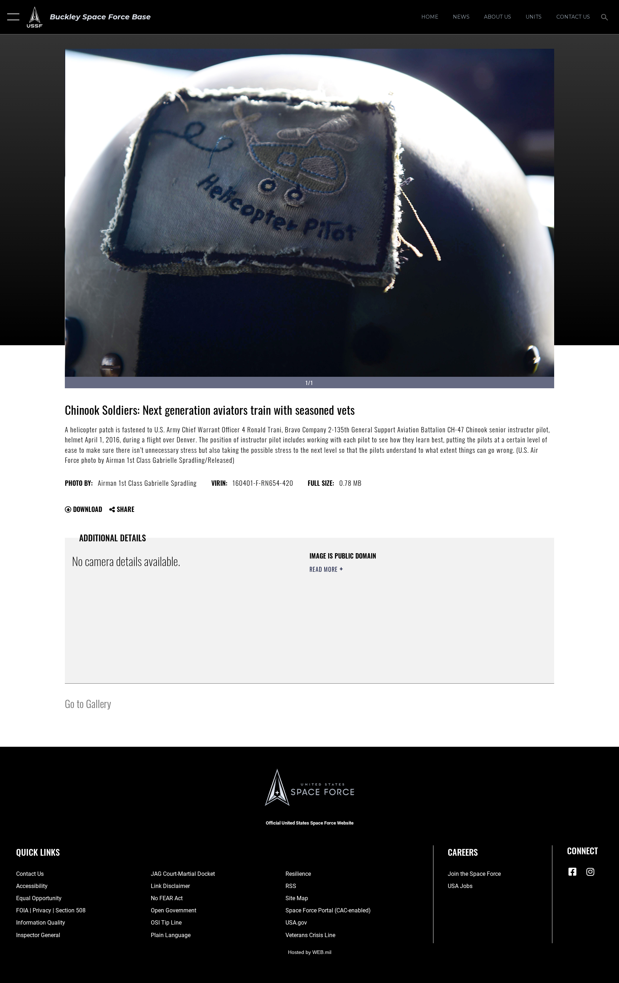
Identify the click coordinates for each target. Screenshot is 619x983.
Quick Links (38, 851)
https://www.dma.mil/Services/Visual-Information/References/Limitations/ (394, 615)
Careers (463, 851)
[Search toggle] (605, 17)
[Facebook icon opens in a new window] (572, 871)
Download (86, 509)
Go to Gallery (88, 703)
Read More (325, 569)
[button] (11, 17)
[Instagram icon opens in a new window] (590, 871)
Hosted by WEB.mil (309, 952)
